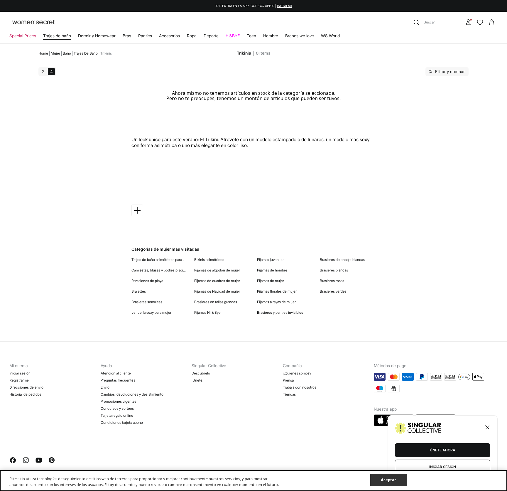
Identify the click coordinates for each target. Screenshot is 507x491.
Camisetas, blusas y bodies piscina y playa (159, 270)
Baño (67, 53)
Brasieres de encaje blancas (342, 259)
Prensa (288, 380)
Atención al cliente (116, 373)
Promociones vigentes (118, 401)
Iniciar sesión (20, 373)
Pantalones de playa (147, 281)
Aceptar (388, 479)
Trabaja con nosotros (299, 387)
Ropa (192, 35)
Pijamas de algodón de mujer (217, 270)
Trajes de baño (57, 35)
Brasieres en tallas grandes (215, 302)
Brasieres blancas (334, 270)
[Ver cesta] (492, 22)
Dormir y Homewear (97, 35)
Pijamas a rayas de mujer (276, 302)
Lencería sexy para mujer (151, 312)
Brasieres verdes (333, 291)
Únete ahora (442, 450)
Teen (251, 35)
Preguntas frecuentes (118, 380)
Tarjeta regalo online (117, 415)
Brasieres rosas (332, 281)
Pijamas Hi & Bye (207, 312)
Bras (127, 35)
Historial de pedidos (25, 394)
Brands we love (299, 35)
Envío (105, 387)
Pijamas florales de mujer (277, 291)
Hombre (270, 35)
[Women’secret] (33, 22)
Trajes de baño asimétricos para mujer (159, 259)
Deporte (211, 35)
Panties (145, 35)
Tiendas (289, 394)
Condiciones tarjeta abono (122, 422)
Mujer (55, 53)
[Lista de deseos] (480, 22)
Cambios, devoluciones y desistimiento (132, 394)
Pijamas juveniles (270, 259)
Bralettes (138, 291)
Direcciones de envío (26, 387)
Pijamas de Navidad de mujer (217, 291)
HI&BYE (233, 35)
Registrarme (19, 380)
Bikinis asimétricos (209, 259)
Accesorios (169, 35)
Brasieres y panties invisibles (280, 312)
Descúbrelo (201, 373)
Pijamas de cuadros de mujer (217, 281)
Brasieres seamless (146, 302)
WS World (330, 35)
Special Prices (22, 35)
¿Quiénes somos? (297, 373)
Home (43, 53)
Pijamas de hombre (272, 270)
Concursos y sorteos (117, 408)
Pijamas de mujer (270, 281)
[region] (253, 480)
